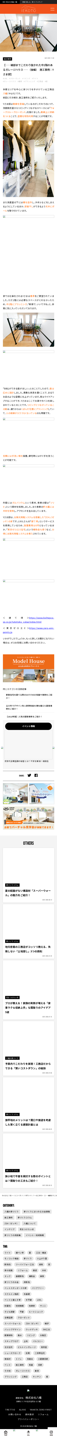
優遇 (35, 1270)
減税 (41, 1264)
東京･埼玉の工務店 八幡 (10, 2)
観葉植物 (9, 1335)
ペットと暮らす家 (13, 1299)
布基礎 (27, 1294)
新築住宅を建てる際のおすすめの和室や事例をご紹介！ (29, 696)
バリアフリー (38, 1288)
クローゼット (24, 1317)
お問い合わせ (14, 1414)
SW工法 (46, 1329)
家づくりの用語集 (13, 1235)
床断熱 (27, 1282)
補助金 (32, 1276)
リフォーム (23, 1270)
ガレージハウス (23, 1370)
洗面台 (30, 1358)
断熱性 (7, 1264)
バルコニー (38, 1341)
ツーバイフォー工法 (25, 1264)
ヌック (7, 1276)
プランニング (11, 1376)
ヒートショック (36, 1311)
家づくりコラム (25, 1217)
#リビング (26, 78)
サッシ (43, 1305)
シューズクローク (12, 1353)
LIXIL (39, 1299)
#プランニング (29, 81)
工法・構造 (41, 1252)
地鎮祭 (32, 1305)
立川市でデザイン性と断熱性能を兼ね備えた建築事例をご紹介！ (29, 707)
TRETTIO (10, 1409)
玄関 (28, 1353)
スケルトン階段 (12, 1294)
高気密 (44, 1347)
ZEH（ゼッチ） (11, 1223)
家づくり (28, 1258)
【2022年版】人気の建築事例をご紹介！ (24, 716)
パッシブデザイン (13, 1329)
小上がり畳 (42, 1258)
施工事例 (7, 59)
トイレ (19, 1358)
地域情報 (20, 1305)
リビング (31, 1335)
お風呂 (43, 1335)
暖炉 (47, 1323)
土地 (26, 1341)
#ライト (35, 78)
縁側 (42, 1276)
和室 (31, 1364)
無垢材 (7, 1358)
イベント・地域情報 (35, 1235)
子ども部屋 (10, 1311)
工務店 (25, 1376)
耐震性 (7, 1305)
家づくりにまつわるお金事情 (37, 1211)
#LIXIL (5, 78)
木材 (44, 1270)
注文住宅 (9, 1347)
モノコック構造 (12, 1258)
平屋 (22, 1311)
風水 (20, 1335)
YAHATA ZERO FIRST (41, 1409)
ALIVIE (22, 1409)
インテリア (10, 1229)
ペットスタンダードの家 (16, 1288)
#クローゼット (15, 78)
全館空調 (9, 1317)
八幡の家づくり (12, 1211)
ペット (7, 1364)
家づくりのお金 (12, 1282)
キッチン (37, 1376)
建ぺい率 (20, 1252)
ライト (7, 1252)
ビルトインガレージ (27, 1347)
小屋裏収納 (43, 1358)
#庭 (46, 81)
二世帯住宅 (40, 1353)
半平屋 (29, 1299)
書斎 (37, 1370)
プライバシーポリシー (29, 1419)
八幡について (30, 1223)
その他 (7, 1370)
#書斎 (20, 81)
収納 (40, 1364)
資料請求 (29, 1414)
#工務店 (40, 81)
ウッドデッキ (32, 1329)
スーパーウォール (13, 1323)
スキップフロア (12, 1341)
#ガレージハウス (9, 81)
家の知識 (9, 1270)
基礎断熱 (20, 1276)
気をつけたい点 (27, 1229)
